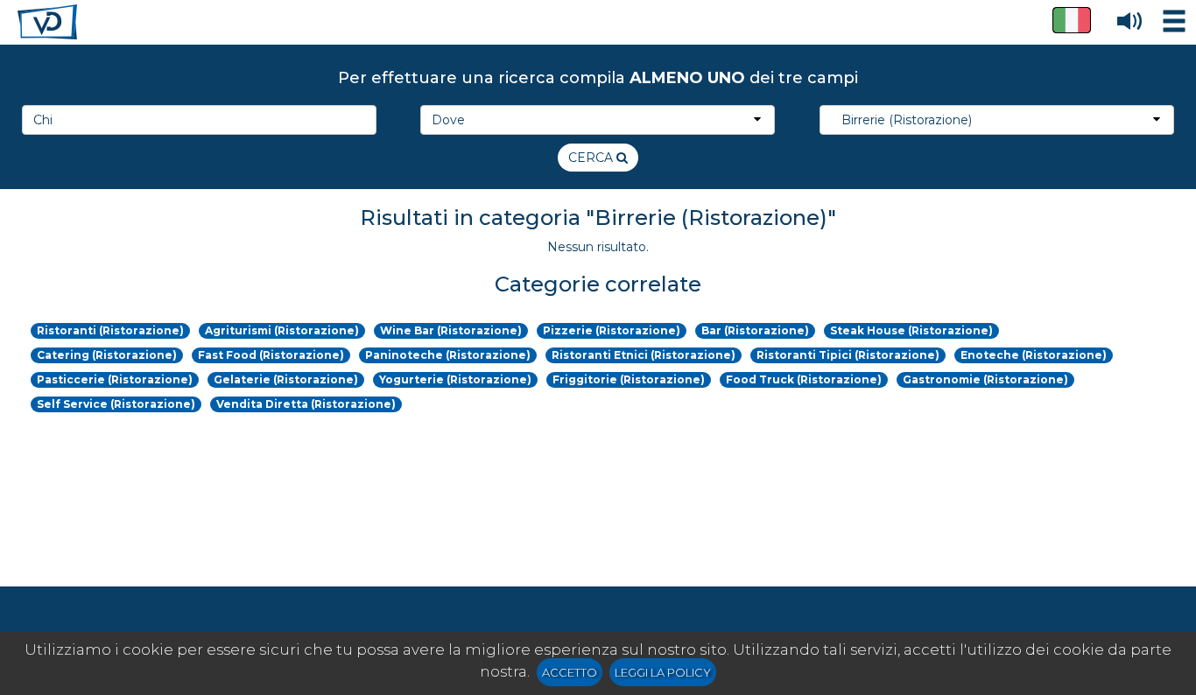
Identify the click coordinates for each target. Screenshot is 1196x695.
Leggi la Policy (663, 672)
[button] (1071, 20)
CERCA (592, 157)
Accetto (569, 672)
